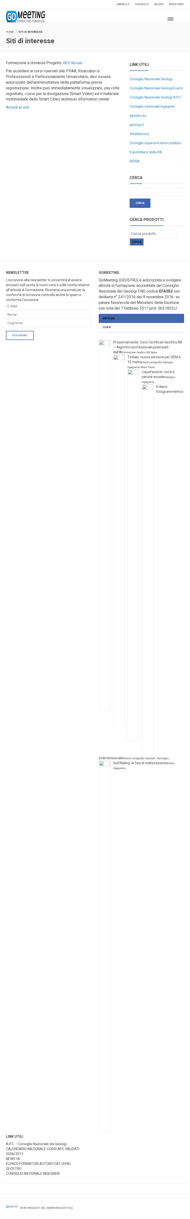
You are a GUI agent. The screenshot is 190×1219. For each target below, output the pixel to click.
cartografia (155, 362)
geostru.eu (138, 116)
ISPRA (135, 161)
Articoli (109, 318)
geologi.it (137, 125)
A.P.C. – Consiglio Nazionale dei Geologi (36, 1144)
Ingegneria (133, 367)
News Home (148, 367)
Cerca (137, 241)
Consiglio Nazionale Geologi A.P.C (155, 97)
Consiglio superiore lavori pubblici (155, 143)
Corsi (107, 327)
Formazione (129, 352)
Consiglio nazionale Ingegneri (152, 106)
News (154, 352)
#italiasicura (139, 134)
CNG (141, 291)
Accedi (159, 4)
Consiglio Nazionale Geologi (151, 79)
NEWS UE (13, 1159)
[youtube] (171, 1212)
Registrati (176, 4)
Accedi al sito (17, 107)
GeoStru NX (143, 352)
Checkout (142, 4)
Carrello (123, 4)
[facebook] (161, 1212)
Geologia (168, 362)
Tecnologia (162, 758)
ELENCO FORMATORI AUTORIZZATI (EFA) (38, 1164)
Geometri (150, 758)
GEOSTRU (14, 1169)
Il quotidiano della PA (146, 152)
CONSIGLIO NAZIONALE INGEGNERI (33, 1174)
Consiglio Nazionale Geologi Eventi (156, 88)
